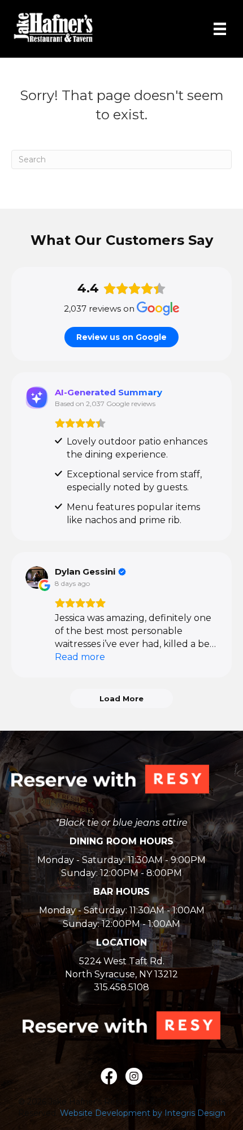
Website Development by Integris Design (142, 1113)
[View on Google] (36, 577)
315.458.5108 (121, 987)
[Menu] (220, 29)
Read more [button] (80, 657)
